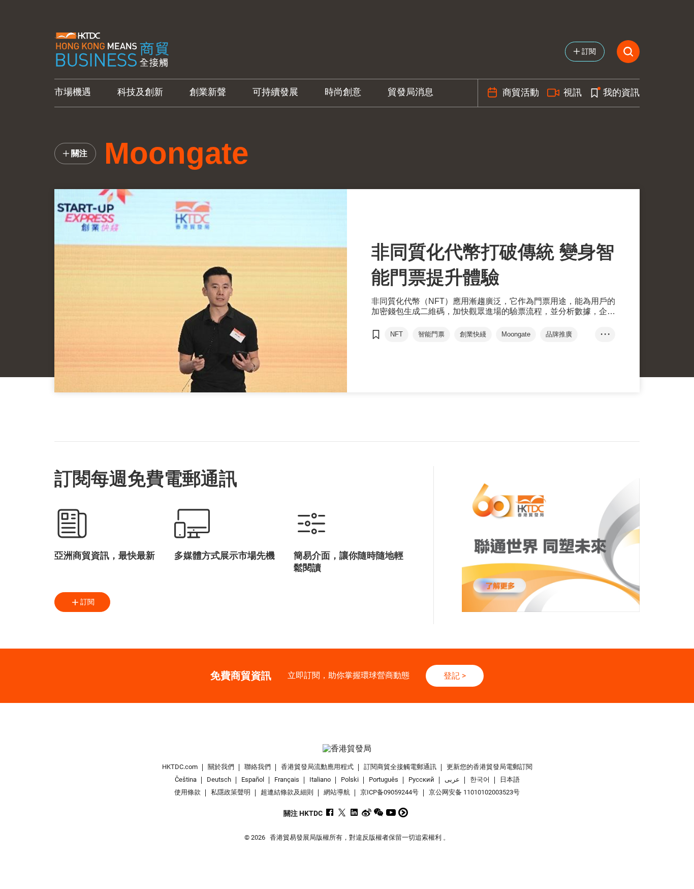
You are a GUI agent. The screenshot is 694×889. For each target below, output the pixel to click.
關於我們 (221, 767)
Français (286, 779)
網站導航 (337, 792)
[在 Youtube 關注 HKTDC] (391, 812)
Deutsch (219, 779)
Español (252, 779)
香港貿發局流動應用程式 (317, 767)
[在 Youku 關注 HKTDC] (403, 812)
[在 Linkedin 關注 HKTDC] (354, 812)
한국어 (480, 779)
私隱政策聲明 (230, 792)
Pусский (421, 779)
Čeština (186, 779)
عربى (452, 779)
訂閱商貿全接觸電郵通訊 (400, 767)
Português (383, 779)
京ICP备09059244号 (389, 792)
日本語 (510, 779)
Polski (350, 779)
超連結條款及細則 (287, 792)
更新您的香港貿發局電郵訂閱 (489, 767)
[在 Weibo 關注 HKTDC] (366, 812)
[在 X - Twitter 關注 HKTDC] (342, 812)
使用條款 (187, 792)
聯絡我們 (257, 767)
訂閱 (87, 602)
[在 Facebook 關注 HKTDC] (330, 812)
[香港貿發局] (347, 748)
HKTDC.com (180, 767)
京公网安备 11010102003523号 (474, 792)
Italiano (320, 779)
